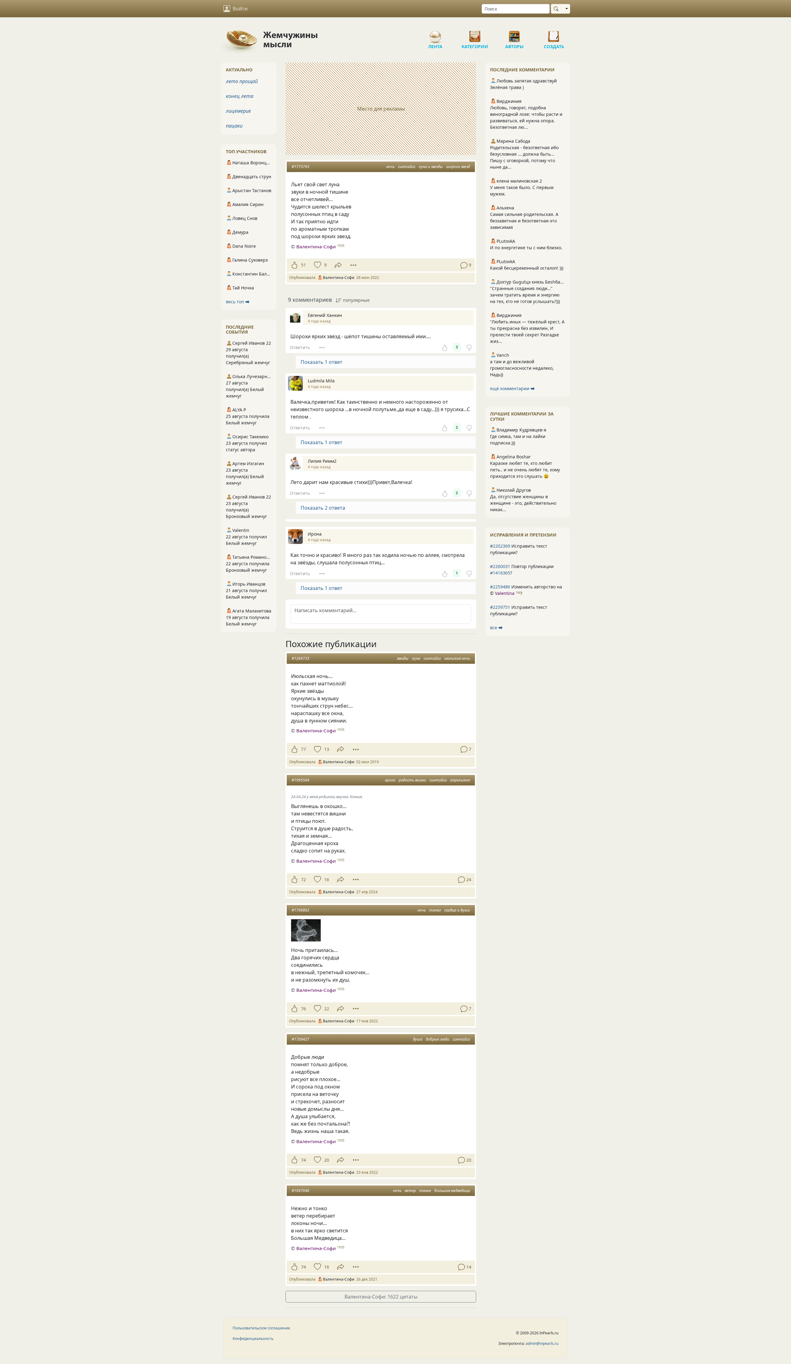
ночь (390, 166)
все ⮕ (496, 627)
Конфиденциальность (253, 1338)
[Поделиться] (338, 265)
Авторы (514, 34)
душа (417, 1039)
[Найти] (557, 9)
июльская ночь (457, 658)
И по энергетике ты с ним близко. (526, 247)
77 (303, 749)
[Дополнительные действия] (353, 265)
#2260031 (500, 566)
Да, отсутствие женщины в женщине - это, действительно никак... (523, 503)
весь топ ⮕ (238, 302)
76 (303, 1009)
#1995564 (300, 780)
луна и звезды (431, 166)
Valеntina (504, 593)
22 (326, 1009)
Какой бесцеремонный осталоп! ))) (526, 268)
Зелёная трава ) (507, 87)
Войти (240, 8)
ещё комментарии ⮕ (512, 388)
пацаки (234, 125)
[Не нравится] (469, 347)
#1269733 (300, 658)
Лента (435, 34)
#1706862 (300, 910)
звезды (402, 658)
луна (416, 658)
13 (326, 749)
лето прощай (242, 81)
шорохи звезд (458, 166)
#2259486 (500, 587)
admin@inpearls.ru (542, 1343)
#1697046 (300, 1190)
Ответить (300, 347)
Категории (475, 34)
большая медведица (452, 1190)
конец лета (239, 96)
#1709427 (300, 1039)
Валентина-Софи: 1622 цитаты (381, 1296)
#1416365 (500, 573)
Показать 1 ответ (321, 362)
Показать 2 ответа (323, 507)
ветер (410, 1190)
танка (435, 910)
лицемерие (238, 110)
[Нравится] (294, 265)
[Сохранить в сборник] (317, 265)
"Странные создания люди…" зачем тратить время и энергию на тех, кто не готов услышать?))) (525, 294)
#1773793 (300, 166)
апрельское (460, 780)
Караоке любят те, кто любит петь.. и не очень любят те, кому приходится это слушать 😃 (525, 469)
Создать (554, 34)
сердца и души (457, 910)
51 (303, 265)
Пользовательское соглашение (261, 1328)
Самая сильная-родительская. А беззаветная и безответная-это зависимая (524, 220)
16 (326, 879)
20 (326, 1160)
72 (303, 879)
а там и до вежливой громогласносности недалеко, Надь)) (522, 368)
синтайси (406, 166)
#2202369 (500, 546)
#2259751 (500, 607)
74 (303, 1160)
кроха (390, 780)
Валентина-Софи (316, 246)
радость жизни (412, 780)
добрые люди (437, 1039)
